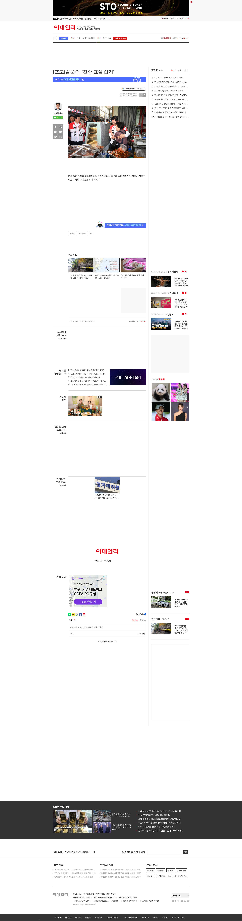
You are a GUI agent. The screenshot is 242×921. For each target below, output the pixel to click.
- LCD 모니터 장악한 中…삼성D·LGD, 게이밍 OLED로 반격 (74, 873)
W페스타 (171, 870)
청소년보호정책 (112, 918)
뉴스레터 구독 (133, 322)
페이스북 (55, 126)
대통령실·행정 (89, 38)
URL (60, 136)
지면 (176, 18)
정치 (78, 38)
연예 (185, 70)
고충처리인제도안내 (131, 918)
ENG (166, 18)
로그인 (187, 18)
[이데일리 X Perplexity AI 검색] (99, 79)
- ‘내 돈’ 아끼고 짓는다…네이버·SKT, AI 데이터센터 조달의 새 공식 (74, 869)
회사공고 (68, 918)
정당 (98, 38)
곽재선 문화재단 (180, 876)
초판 (181, 18)
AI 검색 (63, 38)
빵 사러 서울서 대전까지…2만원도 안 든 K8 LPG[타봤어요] (161, 831)
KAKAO (55, 136)
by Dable (63, 433)
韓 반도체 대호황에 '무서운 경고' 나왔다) (84, 377)
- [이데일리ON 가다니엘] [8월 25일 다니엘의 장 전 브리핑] (120, 869)
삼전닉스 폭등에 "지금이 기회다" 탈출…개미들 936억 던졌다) (91, 374)
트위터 (60, 126)
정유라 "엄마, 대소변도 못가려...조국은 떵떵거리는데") (88, 385)
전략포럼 (160, 870)
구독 (172, 18)
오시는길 (78, 918)
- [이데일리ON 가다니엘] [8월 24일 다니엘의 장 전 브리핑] (120, 873)
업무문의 (88, 918)
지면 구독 (143, 322)
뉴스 (172, 70)
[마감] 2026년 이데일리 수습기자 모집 (78, 852)
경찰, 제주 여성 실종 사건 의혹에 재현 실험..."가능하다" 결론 (161, 819)
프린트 (60, 131)
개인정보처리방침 (178, 918)
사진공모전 (181, 870)
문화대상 (150, 870)
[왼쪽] (98, 397)
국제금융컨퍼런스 (164, 876)
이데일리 (77, 27)
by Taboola (62, 338)
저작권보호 (145, 918)
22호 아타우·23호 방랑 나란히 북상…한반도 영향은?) (88, 381)
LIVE (55, 19)
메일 (55, 131)
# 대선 (72, 233)
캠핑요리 (150, 876)
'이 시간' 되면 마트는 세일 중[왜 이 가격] (153, 815)
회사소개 (58, 918)
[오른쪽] (101, 397)
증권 (179, 70)
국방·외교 (107, 38)
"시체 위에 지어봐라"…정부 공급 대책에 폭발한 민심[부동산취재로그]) (94, 370)
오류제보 (155, 918)
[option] (100, 18)
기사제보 (165, 918)
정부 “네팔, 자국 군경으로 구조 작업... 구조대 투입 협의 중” (161, 811)
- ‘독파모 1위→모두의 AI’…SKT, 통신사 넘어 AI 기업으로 (73, 877)
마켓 (175, 38)
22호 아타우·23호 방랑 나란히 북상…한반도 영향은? (158, 823)
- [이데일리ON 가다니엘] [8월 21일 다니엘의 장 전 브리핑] (120, 877)
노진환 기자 (58, 113)
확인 (185, 852)
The (184, 38)
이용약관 (98, 918)
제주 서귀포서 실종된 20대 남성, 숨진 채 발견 (155, 827)
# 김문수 (82, 233)
